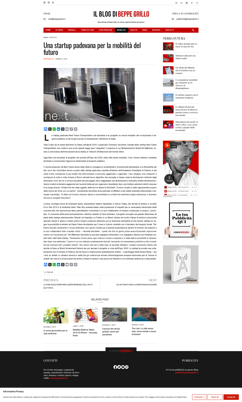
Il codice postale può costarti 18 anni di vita (186, 45)
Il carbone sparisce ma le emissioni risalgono (186, 96)
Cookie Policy (181, 397)
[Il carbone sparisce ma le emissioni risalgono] (168, 97)
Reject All (215, 397)
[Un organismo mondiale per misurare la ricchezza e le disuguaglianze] (168, 82)
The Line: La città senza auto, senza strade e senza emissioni (144, 331)
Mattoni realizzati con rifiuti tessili (185, 57)
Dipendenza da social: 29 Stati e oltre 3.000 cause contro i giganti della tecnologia (186, 125)
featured (50, 272)
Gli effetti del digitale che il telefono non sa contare (185, 70)
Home (45, 37)
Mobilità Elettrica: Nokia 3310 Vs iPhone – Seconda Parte (85, 333)
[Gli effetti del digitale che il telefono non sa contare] (168, 70)
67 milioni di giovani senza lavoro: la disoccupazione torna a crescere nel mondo (186, 110)
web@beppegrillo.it (56, 19)
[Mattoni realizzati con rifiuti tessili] (168, 58)
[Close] (240, 389)
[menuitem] (48, 30)
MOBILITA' (53, 37)
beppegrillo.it (48, 59)
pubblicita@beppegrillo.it (188, 19)
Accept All (231, 397)
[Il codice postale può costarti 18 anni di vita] (168, 46)
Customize (198, 397)
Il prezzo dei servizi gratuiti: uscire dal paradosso (111, 332)
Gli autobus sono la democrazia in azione (136, 285)
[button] (45, 2)
